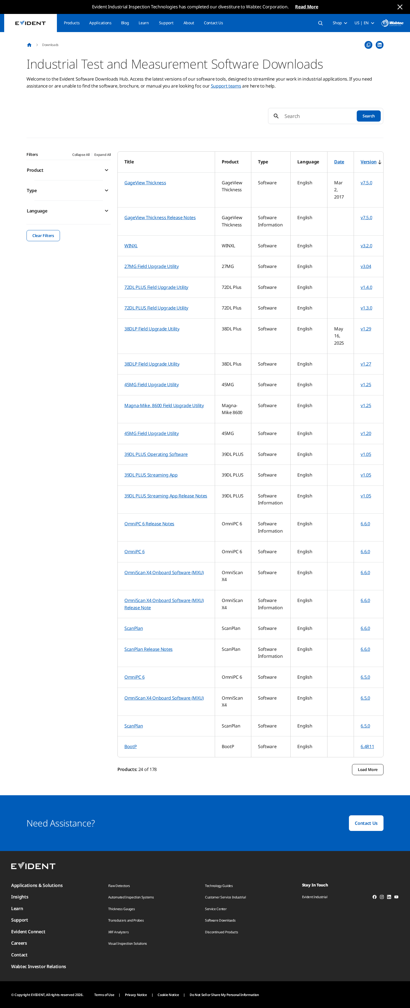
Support (166, 22)
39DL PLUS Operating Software (156, 454)
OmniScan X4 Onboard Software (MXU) (164, 572)
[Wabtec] (392, 23)
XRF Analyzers (118, 932)
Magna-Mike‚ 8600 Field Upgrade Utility (164, 405)
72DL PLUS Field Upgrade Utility (156, 287)
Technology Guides (219, 885)
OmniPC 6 (134, 551)
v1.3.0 (366, 308)
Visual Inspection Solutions (127, 943)
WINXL (131, 246)
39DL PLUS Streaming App (151, 475)
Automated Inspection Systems (131, 897)
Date (339, 162)
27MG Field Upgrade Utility (151, 266)
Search (369, 116)
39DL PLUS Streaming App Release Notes (165, 496)
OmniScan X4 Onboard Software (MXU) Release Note (164, 604)
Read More (306, 7)
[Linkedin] (389, 898)
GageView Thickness (145, 183)
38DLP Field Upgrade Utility (151, 329)
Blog (125, 22)
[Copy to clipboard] (368, 45)
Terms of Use (104, 994)
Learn (144, 22)
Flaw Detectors (119, 885)
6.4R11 (367, 746)
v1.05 (366, 454)
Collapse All (81, 154)
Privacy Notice (136, 994)
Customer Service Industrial (225, 897)
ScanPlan (133, 628)
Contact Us (213, 22)
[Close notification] (400, 7)
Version (369, 162)
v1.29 (366, 329)
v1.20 (366, 433)
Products (71, 22)
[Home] (29, 45)
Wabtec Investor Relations (38, 966)
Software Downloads (220, 920)
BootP (130, 746)
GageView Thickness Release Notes (160, 217)
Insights (19, 897)
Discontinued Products (221, 932)
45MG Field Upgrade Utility (151, 384)
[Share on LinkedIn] (380, 45)
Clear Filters (43, 235)
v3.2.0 (366, 246)
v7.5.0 (366, 183)
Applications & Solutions (36, 885)
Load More (368, 769)
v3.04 (366, 266)
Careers (19, 943)
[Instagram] (381, 898)
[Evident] (30, 23)
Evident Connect (28, 932)
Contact (19, 955)
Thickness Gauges (121, 909)
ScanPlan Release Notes (148, 649)
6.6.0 (365, 524)
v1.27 (366, 364)
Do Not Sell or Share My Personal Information (224, 994)
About (189, 22)
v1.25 (366, 384)
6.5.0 (365, 677)
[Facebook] (374, 898)
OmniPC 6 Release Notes (149, 524)
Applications (100, 22)
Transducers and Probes (126, 920)
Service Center (216, 909)
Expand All (102, 154)
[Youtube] (396, 898)
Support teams (226, 86)
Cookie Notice (168, 994)
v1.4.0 (366, 287)
